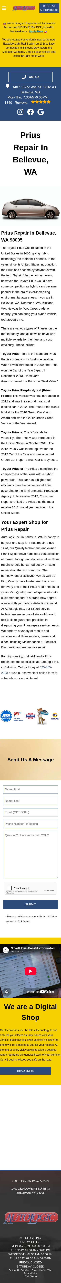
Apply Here (36, 31)
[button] (20, 112)
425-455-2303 (40, 1181)
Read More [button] (25, 1070)
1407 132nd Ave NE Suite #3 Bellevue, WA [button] (34, 89)
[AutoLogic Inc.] (24, 8)
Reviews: (17, 102)
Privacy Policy (30, 1273)
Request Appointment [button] (49, 8)
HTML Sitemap (30, 1276)
